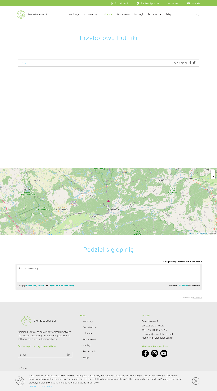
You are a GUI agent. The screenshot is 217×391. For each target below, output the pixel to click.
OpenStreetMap (201, 233)
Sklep (168, 14)
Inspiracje (74, 14)
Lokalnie (107, 14)
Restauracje (154, 14)
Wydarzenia (123, 14)
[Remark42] (109, 279)
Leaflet (190, 233)
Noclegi (138, 14)
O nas (24, 368)
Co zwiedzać (91, 14)
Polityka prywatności (40, 386)
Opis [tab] (24, 63)
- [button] (213, 176)
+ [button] (213, 172)
